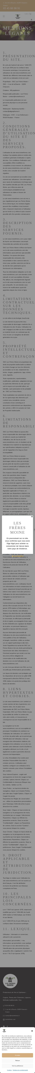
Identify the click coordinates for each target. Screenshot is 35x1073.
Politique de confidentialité (20, 1070)
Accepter (17, 1055)
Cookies (9, 1070)
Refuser (17, 1060)
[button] (32, 1031)
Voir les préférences (17, 1066)
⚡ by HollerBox (17, 556)
